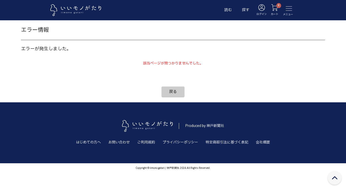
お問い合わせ (119, 142)
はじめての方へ (88, 142)
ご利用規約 (146, 142)
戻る (173, 92)
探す (245, 10)
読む (228, 10)
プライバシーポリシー (180, 142)
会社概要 (263, 142)
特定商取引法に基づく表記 (227, 142)
